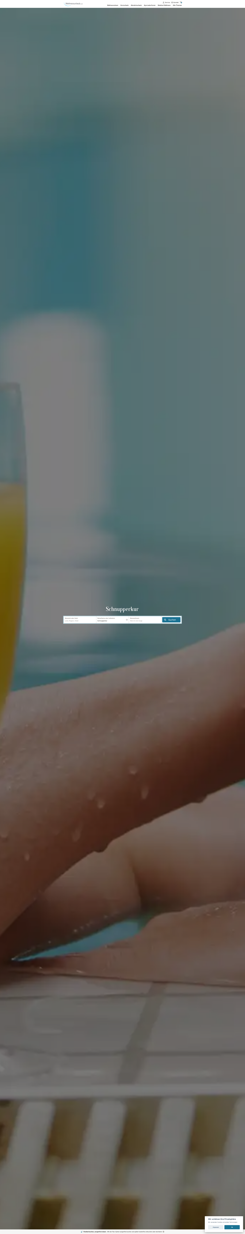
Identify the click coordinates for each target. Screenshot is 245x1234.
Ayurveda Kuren (150, 5)
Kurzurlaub (124, 5)
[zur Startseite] (73, 3)
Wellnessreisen (112, 5)
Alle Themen (177, 5)
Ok (232, 1227)
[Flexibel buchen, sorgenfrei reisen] (163, 1231)
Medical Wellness (164, 5)
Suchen (172, 620)
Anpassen (216, 1227)
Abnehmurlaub (136, 5)
